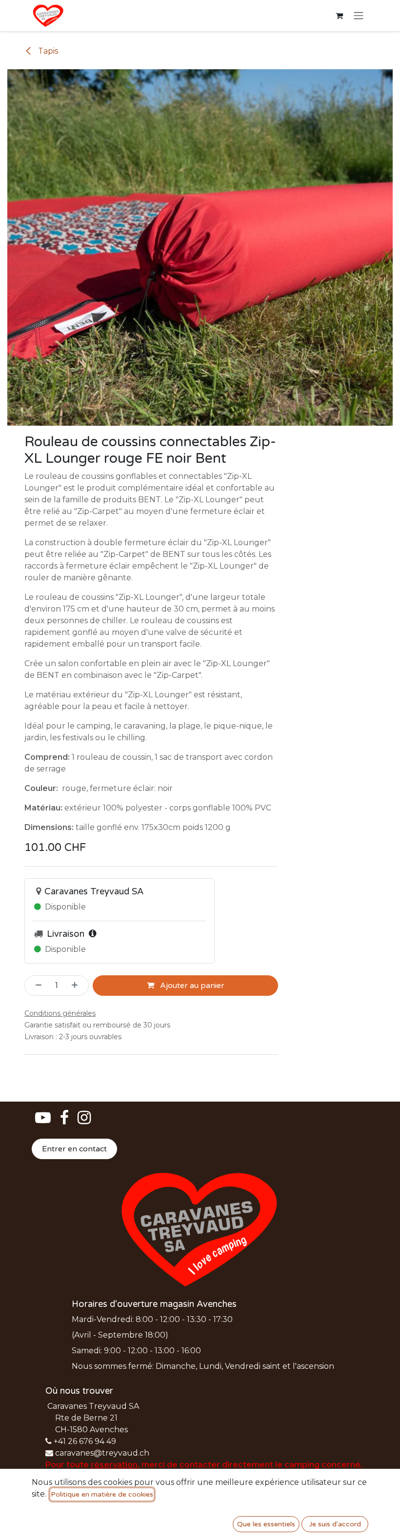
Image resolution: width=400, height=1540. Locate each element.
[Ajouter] (77, 985)
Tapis (47, 51)
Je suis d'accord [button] (335, 1524)
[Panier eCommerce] (339, 15)
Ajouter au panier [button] (191, 985)
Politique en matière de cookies (102, 1494)
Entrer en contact (74, 1149)
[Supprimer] (35, 985)
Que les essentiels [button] (266, 1524)
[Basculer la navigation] (358, 16)
